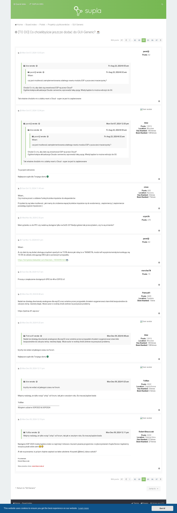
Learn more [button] (83, 508)
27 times (152, 442)
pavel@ (33, 72)
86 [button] (152, 40)
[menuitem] (36, 4)
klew (28, 66)
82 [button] (135, 40)
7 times (152, 197)
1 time (152, 301)
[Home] (88, 11)
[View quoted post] (37, 66)
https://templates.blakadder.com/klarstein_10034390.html (42, 260)
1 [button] (129, 40)
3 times (152, 195)
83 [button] (139, 40)
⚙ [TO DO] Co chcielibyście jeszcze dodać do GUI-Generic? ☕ (57, 32)
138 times (152, 133)
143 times (152, 131)
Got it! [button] (162, 508)
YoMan (29, 432)
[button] (121, 40)
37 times (151, 439)
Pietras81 (30, 336)
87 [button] (157, 40)
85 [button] (148, 40)
